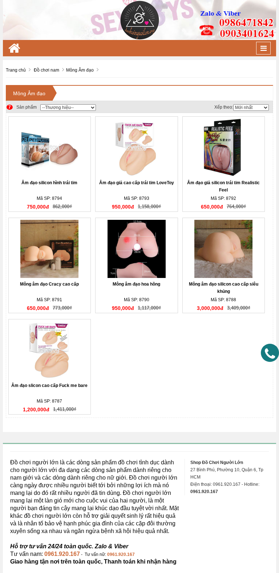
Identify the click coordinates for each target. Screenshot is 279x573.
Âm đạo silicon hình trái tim (49, 182)
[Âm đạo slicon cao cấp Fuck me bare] (50, 350)
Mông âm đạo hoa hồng (136, 284)
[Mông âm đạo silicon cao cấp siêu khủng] (224, 249)
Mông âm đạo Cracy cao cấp (49, 284)
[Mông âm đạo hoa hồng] (136, 249)
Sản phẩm (22, 107)
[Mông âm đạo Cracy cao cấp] (50, 249)
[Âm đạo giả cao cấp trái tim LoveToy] (136, 147)
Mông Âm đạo (29, 93)
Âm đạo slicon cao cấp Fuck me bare (49, 385)
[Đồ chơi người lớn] (139, 19)
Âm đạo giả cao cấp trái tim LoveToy (136, 182)
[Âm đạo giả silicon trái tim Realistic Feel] (224, 147)
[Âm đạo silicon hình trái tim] (50, 147)
